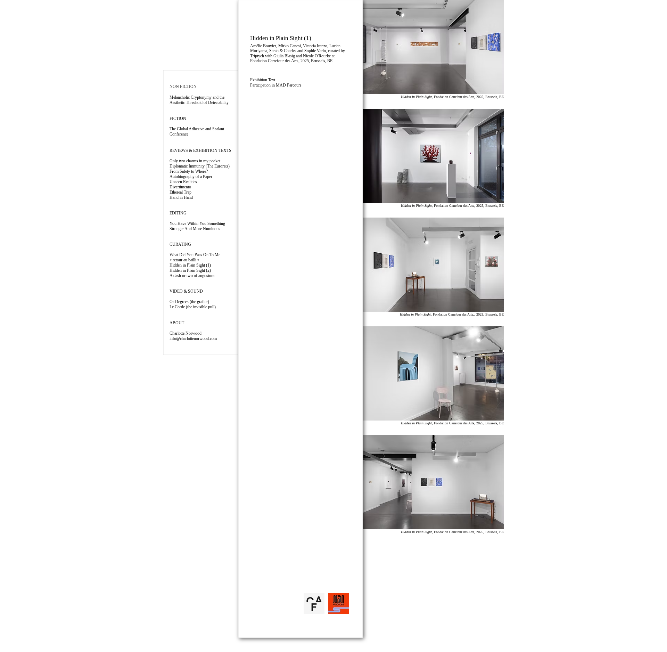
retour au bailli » (186, 260)
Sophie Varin (315, 50)
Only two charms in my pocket (195, 160)
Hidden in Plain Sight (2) (190, 270)
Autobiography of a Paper (191, 176)
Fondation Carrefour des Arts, (275, 60)
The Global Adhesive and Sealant (197, 129)
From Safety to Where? (189, 171)
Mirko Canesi (289, 45)
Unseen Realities (183, 181)
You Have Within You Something (197, 223)
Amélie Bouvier (263, 45)
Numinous (195, 228)
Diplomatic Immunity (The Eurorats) (200, 166)
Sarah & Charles (282, 50)
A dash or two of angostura (192, 275)
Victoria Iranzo (315, 45)
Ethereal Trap (180, 192)
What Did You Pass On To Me (195, 254)
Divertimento (180, 187)
